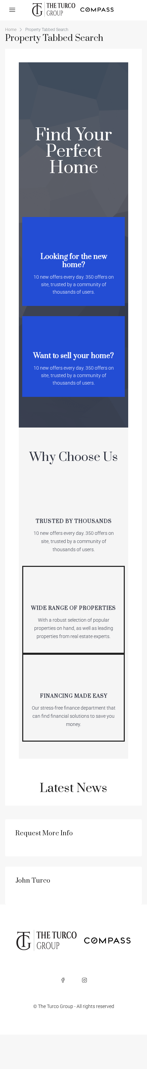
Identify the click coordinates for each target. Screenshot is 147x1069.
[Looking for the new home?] (73, 235)
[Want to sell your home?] (73, 334)
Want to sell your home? (73, 355)
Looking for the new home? (73, 260)
